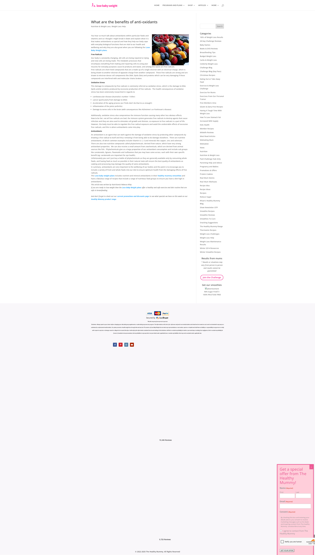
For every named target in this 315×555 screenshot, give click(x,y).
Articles (202, 5)
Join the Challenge (212, 277)
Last (297, 492)
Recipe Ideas (205, 189)
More (214, 5)
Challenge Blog (206, 67)
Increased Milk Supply (209, 121)
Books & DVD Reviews (209, 48)
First (281, 492)
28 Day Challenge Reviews (210, 41)
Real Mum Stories (207, 178)
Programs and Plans (172, 5)
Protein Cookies (206, 174)
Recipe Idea (205, 185)
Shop (190, 5)
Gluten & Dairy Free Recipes (211, 107)
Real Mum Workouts (208, 182)
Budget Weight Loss (208, 56)
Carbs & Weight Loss (208, 60)
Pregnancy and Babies (209, 166)
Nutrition (203, 151)
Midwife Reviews (207, 132)
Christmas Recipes (207, 75)
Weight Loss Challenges (209, 234)
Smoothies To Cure (207, 219)
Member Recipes (207, 128)
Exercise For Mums (208, 92)
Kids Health (204, 125)
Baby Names (205, 45)
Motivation (204, 144)
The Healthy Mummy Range (211, 226)
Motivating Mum (206, 140)
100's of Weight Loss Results (211, 37)
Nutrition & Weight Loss (101, 26)
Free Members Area (208, 103)
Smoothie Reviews (207, 215)
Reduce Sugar (205, 197)
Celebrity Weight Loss (209, 64)
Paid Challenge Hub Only (210, 159)
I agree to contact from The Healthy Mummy (294, 532)
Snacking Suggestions (209, 222)
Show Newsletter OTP (209, 207)
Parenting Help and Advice (211, 163)
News (202, 147)
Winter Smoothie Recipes (210, 252)
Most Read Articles (207, 136)
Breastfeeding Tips (207, 52)
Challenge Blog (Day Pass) (210, 71)
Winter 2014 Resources (209, 248)
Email (286, 501)
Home (156, 5)
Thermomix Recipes (208, 230)
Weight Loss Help (119, 26)
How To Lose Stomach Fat (210, 117)
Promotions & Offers (208, 170)
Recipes (203, 193)
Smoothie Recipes (207, 211)
